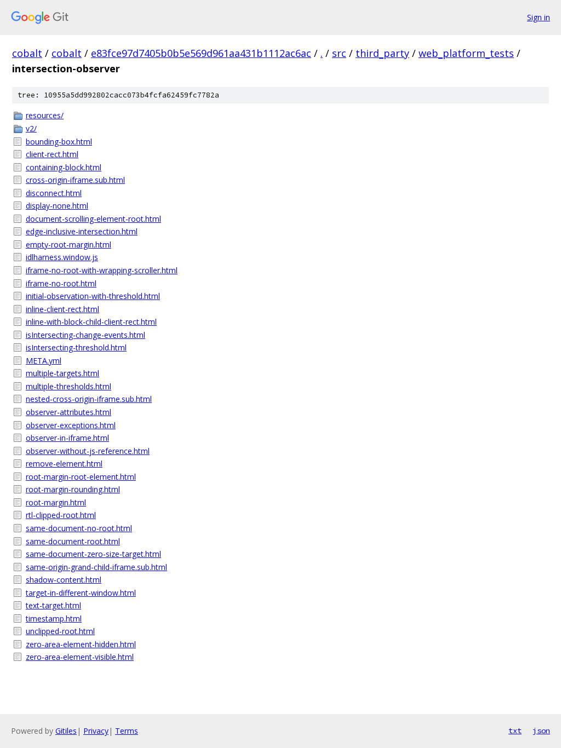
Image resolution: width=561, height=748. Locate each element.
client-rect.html (52, 154)
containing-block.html (63, 167)
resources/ (45, 115)
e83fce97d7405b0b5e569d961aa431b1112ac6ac (201, 53)
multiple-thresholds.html (68, 386)
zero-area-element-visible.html (80, 657)
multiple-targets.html (62, 373)
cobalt (27, 53)
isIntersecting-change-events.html (85, 335)
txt (515, 730)
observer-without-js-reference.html (88, 451)
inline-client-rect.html (62, 309)
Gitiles (66, 731)
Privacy (95, 731)
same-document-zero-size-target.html (93, 554)
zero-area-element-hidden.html (81, 644)
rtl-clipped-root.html (61, 515)
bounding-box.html (59, 141)
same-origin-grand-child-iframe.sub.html (96, 567)
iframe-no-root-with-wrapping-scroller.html (102, 270)
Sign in (538, 17)
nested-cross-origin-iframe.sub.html (89, 399)
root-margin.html (56, 502)
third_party (382, 53)
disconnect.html (54, 193)
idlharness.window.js (62, 257)
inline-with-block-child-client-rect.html (91, 322)
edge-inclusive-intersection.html (82, 231)
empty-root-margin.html (68, 244)
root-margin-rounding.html (73, 489)
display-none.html (57, 205)
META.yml (43, 360)
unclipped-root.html (60, 631)
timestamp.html (54, 618)
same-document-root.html (73, 541)
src (339, 53)
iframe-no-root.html (61, 283)
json (541, 730)
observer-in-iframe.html (67, 438)
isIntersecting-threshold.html (76, 347)
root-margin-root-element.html (81, 476)
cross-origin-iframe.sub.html (75, 180)
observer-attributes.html (68, 412)
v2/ (31, 128)
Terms (126, 731)
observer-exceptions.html (71, 425)
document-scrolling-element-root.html (93, 219)
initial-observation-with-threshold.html (93, 296)
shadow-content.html (63, 579)
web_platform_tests (466, 53)
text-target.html (53, 605)
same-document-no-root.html (79, 528)
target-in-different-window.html (81, 593)
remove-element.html (64, 463)
